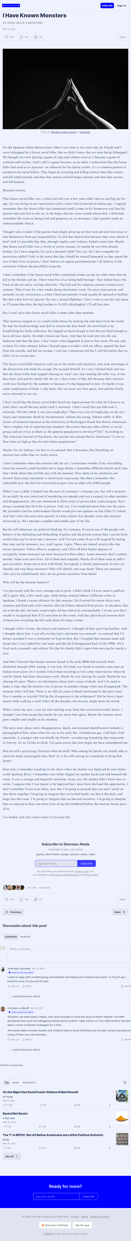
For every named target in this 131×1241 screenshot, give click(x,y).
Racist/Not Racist (15, 1113)
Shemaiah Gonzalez (19, 968)
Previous (15, 912)
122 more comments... (12, 1065)
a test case (9, 1118)
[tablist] (17, 936)
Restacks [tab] (25, 936)
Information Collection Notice (64, 874)
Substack (48, 1233)
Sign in (121, 5)
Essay (6, 1139)
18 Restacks (44, 887)
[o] (122, 1096)
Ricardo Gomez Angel (63, 132)
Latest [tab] (15, 1082)
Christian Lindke (17, 1008)
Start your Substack (56, 1225)
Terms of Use (82, 871)
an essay (8, 1096)
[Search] (124, 1082)
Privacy (75, 1216)
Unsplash (85, 132)
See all (9, 1156)
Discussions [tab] (29, 1082)
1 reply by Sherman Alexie (25, 996)
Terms (84, 1216)
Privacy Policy (91, 874)
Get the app (82, 1225)
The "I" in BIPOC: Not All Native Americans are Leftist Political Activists (53, 1135)
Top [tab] (7, 1082)
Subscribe (107, 5)
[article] (65, 1098)
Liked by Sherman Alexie (22, 972)
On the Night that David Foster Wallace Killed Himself (40, 1092)
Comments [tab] (11, 936)
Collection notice (99, 1216)
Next (117, 912)
